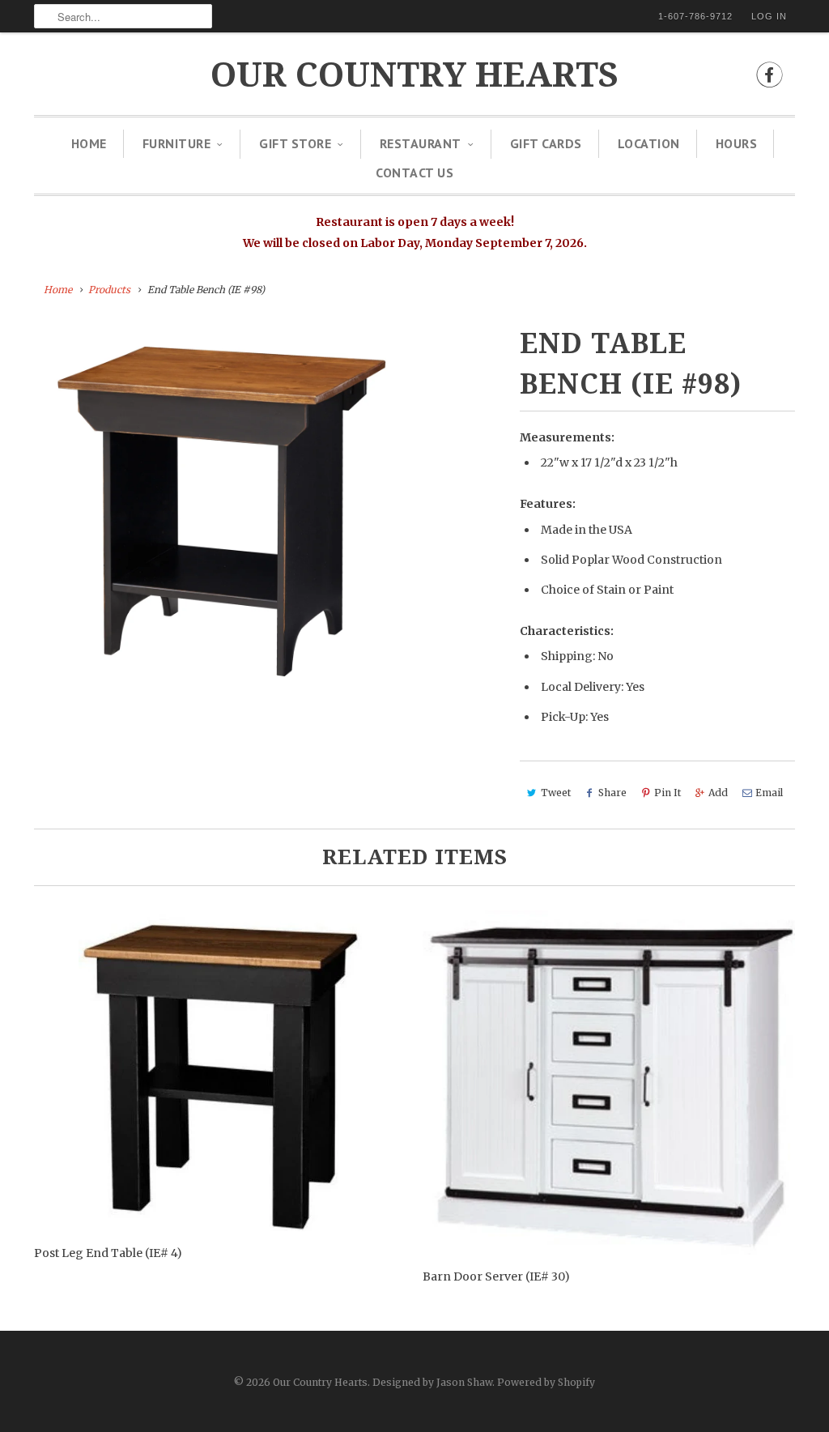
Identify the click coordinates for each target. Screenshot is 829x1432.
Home (89, 143)
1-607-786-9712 (695, 16)
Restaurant (420, 143)
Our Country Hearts (414, 75)
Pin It (667, 792)
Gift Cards (546, 143)
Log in (769, 16)
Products (109, 289)
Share (612, 792)
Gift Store (295, 143)
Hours (737, 143)
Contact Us (414, 172)
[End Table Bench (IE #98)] (222, 511)
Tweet (556, 792)
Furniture (176, 143)
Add (718, 792)
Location (649, 143)
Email (769, 792)
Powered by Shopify (546, 1382)
